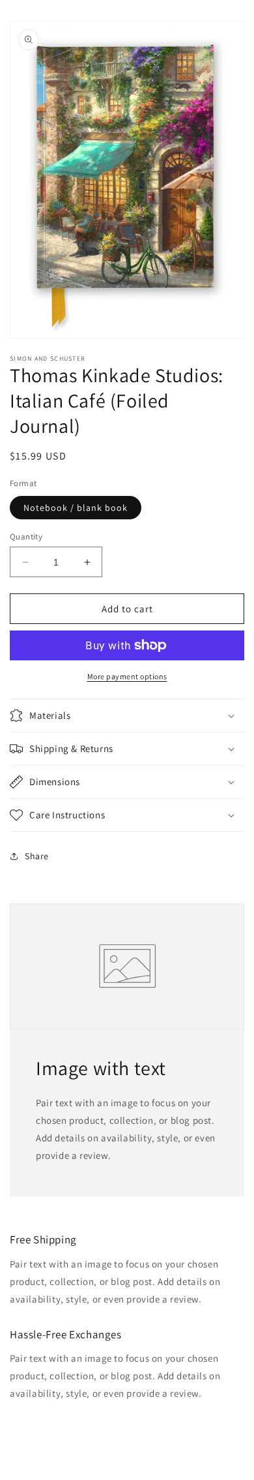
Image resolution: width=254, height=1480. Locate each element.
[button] (127, 715)
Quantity (26, 536)
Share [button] (37, 856)
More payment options (127, 676)
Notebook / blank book (75, 507)
